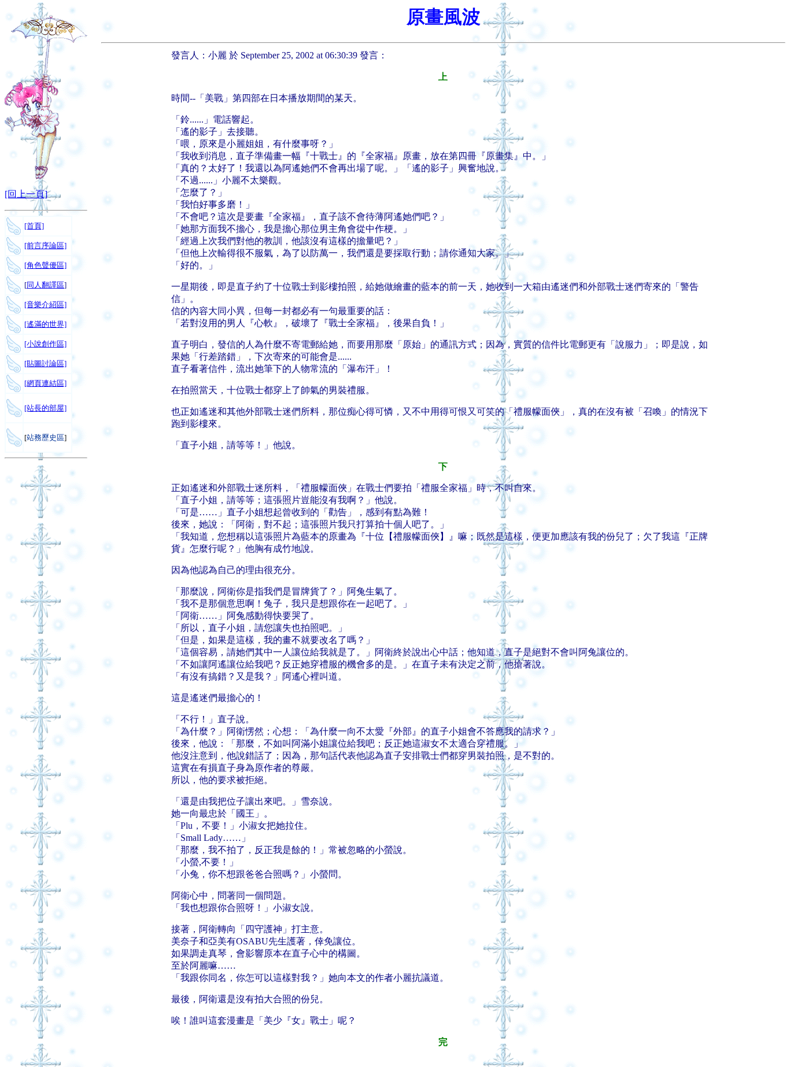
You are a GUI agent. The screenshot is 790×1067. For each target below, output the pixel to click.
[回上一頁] (26, 194)
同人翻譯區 (45, 284)
